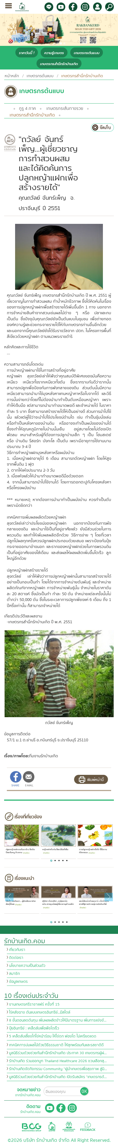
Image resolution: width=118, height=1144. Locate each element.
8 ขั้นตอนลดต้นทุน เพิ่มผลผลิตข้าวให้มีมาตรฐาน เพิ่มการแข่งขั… (57, 1020)
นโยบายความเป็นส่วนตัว (27, 966)
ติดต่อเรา (16, 958)
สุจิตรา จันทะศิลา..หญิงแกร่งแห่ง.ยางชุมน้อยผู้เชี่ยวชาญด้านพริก (58, 903)
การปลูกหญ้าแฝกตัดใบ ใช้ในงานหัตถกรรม (93, 851)
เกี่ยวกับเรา (17, 950)
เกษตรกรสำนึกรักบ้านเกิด (59, 63)
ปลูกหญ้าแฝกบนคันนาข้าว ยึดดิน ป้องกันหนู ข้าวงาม (20, 851)
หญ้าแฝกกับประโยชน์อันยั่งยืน (55, 849)
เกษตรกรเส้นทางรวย (64, 108)
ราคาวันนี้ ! (26, 52)
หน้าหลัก (12, 76)
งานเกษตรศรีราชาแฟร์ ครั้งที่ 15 (34, 1004)
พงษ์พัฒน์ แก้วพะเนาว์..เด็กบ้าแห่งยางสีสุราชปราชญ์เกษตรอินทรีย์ (94, 903)
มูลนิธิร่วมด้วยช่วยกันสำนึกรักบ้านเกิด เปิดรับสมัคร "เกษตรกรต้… (58, 1077)
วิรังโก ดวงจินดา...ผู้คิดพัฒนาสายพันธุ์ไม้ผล (20, 903)
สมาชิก (14, 974)
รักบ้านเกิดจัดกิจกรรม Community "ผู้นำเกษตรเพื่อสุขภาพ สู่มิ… (58, 1069)
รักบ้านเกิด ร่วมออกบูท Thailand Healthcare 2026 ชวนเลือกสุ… (58, 1061)
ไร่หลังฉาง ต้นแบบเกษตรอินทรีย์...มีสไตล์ (39, 1012)
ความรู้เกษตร (54, 52)
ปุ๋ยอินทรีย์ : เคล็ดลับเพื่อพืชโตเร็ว (34, 1028)
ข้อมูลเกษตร (18, 982)
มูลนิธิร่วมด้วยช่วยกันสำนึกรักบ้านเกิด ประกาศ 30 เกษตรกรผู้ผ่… (58, 1053)
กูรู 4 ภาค (27, 108)
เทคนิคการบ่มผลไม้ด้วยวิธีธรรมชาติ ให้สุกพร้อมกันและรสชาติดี (56, 1045)
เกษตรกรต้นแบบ (86, 52)
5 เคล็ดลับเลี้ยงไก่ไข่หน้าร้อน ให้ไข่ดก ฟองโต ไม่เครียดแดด (52, 1036)
